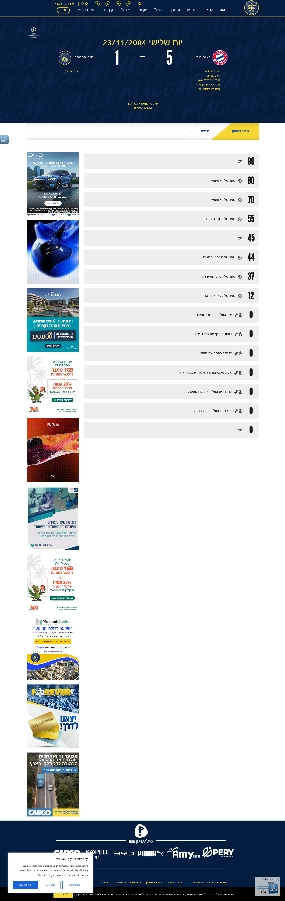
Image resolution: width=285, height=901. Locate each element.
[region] (50, 873)
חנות (63, 10)
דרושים (105, 882)
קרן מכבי (108, 10)
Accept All (25, 885)
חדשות (224, 10)
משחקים (192, 10)
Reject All (49, 885)
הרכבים (205, 132)
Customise (74, 885)
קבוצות (209, 10)
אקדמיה (142, 10)
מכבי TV (158, 10)
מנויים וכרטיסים (86, 10)
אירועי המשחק (240, 132)
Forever (125, 10)
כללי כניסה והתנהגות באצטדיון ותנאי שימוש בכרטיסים (150, 882)
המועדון (175, 10)
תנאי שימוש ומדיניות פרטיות (208, 882)
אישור (63, 894)
